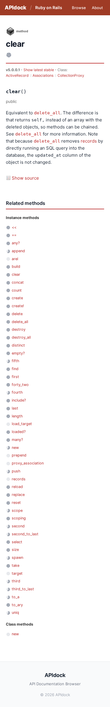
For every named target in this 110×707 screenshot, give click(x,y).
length (17, 416)
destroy (19, 329)
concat (18, 282)
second (18, 526)
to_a (15, 597)
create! (18, 306)
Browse (79, 7)
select (17, 542)
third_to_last (23, 589)
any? (16, 243)
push (16, 471)
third (16, 581)
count (17, 290)
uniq (15, 612)
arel (15, 259)
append (18, 251)
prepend (19, 455)
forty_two (20, 384)
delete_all (47, 113)
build (16, 266)
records (89, 141)
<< (14, 227)
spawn (17, 557)
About (97, 7)
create (17, 298)
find (15, 369)
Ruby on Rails (48, 7)
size (15, 549)
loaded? (19, 431)
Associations (43, 75)
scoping (19, 518)
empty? (18, 353)
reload (17, 486)
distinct (18, 345)
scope (17, 510)
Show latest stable (39, 70)
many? (17, 439)
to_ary (17, 605)
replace (18, 494)
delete (17, 314)
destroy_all (21, 337)
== (14, 235)
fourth (17, 392)
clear (16, 274)
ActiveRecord (17, 75)
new (15, 447)
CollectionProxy (70, 75)
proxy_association (28, 463)
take (15, 565)
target (17, 573)
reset (16, 502)
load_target (22, 424)
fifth (15, 361)
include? (19, 400)
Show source (25, 178)
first (15, 377)
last (15, 408)
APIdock (15, 7)
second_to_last (25, 534)
